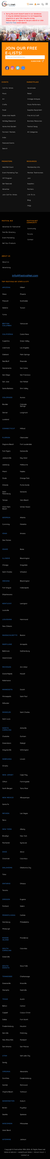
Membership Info (33, 167)
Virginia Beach (7, 1092)
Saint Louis (6, 719)
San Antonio (6, 1046)
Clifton (4, 782)
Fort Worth (24, 1019)
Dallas (4, 1019)
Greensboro (6, 743)
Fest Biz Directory (8, 232)
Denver (5, 413)
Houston (23, 1026)
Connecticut (8, 428)
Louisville (5, 610)
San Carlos (24, 368)
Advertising (6, 267)
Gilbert (22, 287)
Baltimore (6, 651)
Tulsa (4, 874)
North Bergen (7, 788)
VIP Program (7, 178)
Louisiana (7, 619)
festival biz (7, 221)
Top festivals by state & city (15, 281)
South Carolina (6, 949)
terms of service (10, 1152)
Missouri (6, 712)
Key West (23, 458)
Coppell (5, 1013)
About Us (6, 256)
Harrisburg (6, 922)
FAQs (29, 206)
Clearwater (24, 438)
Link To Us (31, 195)
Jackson (23, 1139)
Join (29, 178)
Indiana (6, 581)
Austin (22, 999)
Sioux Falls (24, 966)
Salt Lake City (25, 1056)
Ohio (4, 852)
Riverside (23, 361)
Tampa (4, 500)
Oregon (6, 899)
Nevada (5, 813)
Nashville (23, 990)
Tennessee (7, 976)
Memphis (5, 990)
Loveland (5, 419)
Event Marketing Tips (10, 173)
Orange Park (24, 478)
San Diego (6, 375)
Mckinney (23, 1033)
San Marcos (24, 1046)
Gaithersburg (25, 651)
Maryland (7, 644)
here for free (11, 23)
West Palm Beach (6, 508)
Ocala (4, 478)
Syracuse (23, 843)
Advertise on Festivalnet (11, 227)
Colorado (7, 397)
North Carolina (6, 729)
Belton (4, 1006)
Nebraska (7, 759)
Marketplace (33, 82)
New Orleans (7, 626)
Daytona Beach (8, 444)
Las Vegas (24, 813)
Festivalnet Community (32, 221)
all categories (32, 132)
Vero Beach (24, 500)
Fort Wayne (6, 588)
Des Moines (6, 540)
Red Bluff (5, 361)
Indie (4, 137)
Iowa (4, 533)
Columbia (23, 948)
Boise (22, 549)
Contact (30, 239)
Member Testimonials (35, 173)
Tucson (22, 308)
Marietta (23, 524)
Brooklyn (5, 836)
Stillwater (5, 703)
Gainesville (24, 451)
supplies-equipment (34, 110)
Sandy (4, 1062)
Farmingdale (24, 782)
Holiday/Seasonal (9, 121)
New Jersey (7, 775)
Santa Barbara (7, 388)
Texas (5, 999)
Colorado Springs (23, 405)
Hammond (24, 619)
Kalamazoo (6, 680)
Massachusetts (8, 635)
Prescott (5, 301)
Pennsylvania (8, 915)
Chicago (5, 565)
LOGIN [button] (31, 4)
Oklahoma (7, 868)
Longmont (24, 413)
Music (4, 93)
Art (3, 99)
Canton (22, 1006)
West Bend (6, 1130)
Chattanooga (25, 976)
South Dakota (6, 967)
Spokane (23, 1114)
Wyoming (6, 1139)
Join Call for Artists (9, 195)
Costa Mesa (24, 334)
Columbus (23, 859)
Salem (22, 906)
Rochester (6, 843)
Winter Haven (25, 507)
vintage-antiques (33, 99)
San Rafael (24, 382)
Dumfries (5, 1078)
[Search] (42, 4)
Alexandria (24, 1071)
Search (4, 148)
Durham (23, 736)
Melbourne (24, 465)
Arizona (6, 287)
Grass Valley (24, 341)
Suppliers (30, 184)
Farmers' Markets (8, 132)
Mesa (4, 294)
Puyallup (23, 1108)
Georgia (6, 517)
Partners (30, 189)
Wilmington (24, 750)
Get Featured (7, 184)
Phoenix (23, 294)
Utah (4, 1056)
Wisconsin (7, 1123)
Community (31, 228)
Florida (6, 438)
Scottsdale (24, 301)
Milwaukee (24, 1123)
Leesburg (5, 465)
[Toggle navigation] (46, 3)
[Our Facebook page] (7, 68)
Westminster (7, 658)
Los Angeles (24, 348)
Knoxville (23, 983)
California (7, 334)
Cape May (24, 775)
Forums (30, 234)
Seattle (5, 1114)
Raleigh (23, 743)
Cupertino (6, 341)
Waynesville (6, 750)
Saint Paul (23, 696)
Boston (22, 635)
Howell (22, 674)
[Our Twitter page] (18, 68)
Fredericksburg (7, 1026)
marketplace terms (25, 1152)
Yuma (4, 314)
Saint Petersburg (6, 493)
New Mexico (8, 797)
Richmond (23, 1085)
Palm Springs (25, 354)
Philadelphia (24, 922)
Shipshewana (7, 594)
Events (5, 82)
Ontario (6, 884)
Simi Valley (24, 388)
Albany (22, 829)
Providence (24, 938)
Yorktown (23, 1092)
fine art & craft (33, 115)
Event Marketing (8, 238)
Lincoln (22, 759)
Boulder (5, 404)
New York (7, 829)
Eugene (23, 899)
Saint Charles (7, 572)
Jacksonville (6, 458)
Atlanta (22, 517)
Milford (22, 428)
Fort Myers (6, 451)
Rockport (23, 1040)
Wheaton (23, 572)
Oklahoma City (25, 868)
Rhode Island (5, 939)
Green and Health (8, 115)
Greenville (6, 957)
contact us (25, 1155)
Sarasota (23, 492)
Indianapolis (24, 588)
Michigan (6, 667)
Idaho (5, 549)
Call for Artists (7, 88)
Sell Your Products (9, 243)
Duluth (22, 689)
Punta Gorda (24, 485)
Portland (5, 906)
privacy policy (39, 1152)
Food (4, 110)
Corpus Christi (25, 1013)
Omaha (5, 766)
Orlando (5, 485)
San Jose (5, 382)
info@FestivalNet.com (25, 275)
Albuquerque (24, 797)
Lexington (23, 603)
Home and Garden (9, 126)
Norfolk (5, 1085)
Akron (22, 852)
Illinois (6, 558)
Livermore (6, 348)
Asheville (23, 728)
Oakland (5, 354)
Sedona (5, 308)
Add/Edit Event (7, 167)
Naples (22, 471)
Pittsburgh (6, 929)
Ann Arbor (23, 667)
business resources (34, 121)
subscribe (36, 61)
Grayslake (23, 565)
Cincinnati (6, 859)
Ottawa (23, 884)
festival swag (32, 126)
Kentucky (7, 603)
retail (29, 93)
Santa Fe (5, 804)
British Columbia (7, 325)
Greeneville (6, 983)
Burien (4, 1108)
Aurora (22, 397)
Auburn (22, 1101)
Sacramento (6, 368)
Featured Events (8, 143)
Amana (22, 533)
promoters (7, 161)
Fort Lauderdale (26, 444)
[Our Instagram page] (12, 68)
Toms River (24, 788)
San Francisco (25, 375)
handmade (31, 88)
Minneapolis (6, 696)
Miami (4, 471)
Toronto (5, 890)
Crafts (4, 104)
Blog (29, 200)
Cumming (6, 524)
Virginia (6, 1071)
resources (32, 161)
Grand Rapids (7, 674)
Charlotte (5, 736)
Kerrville (5, 1033)
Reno (4, 820)
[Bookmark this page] (23, 68)
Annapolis (23, 644)
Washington (8, 1101)
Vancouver (24, 324)
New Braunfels (7, 1040)
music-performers (33, 104)
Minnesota (7, 689)
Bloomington (25, 558)
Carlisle (22, 915)
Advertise (5, 189)
